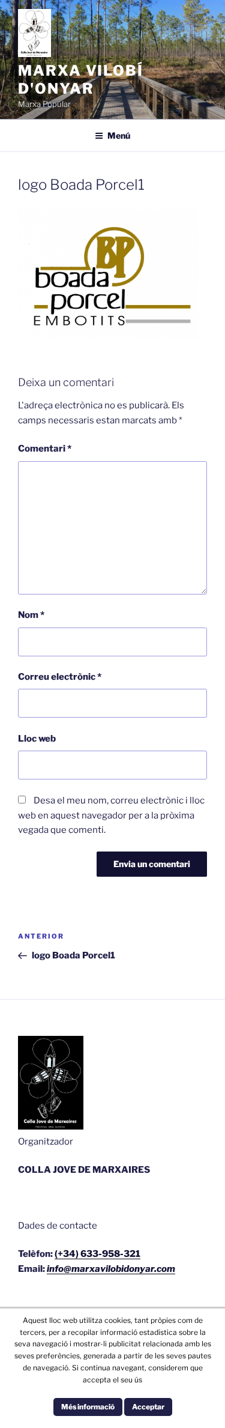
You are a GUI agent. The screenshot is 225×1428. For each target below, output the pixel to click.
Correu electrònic (59, 676)
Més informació (88, 1406)
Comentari (44, 448)
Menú (118, 135)
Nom (31, 615)
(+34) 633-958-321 (97, 1253)
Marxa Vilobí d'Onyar (80, 79)
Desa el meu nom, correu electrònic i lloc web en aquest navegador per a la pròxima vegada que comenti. (111, 815)
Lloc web (37, 738)
